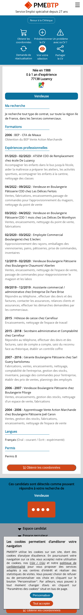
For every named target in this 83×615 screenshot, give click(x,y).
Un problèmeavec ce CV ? (60, 40)
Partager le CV (60, 56)
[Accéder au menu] (77, 4)
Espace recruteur (35, 535)
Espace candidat (35, 528)
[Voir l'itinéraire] (41, 86)
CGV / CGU (37, 563)
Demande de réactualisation (23, 56)
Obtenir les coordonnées (43, 610)
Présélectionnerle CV (42, 40)
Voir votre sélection (42, 56)
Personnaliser (41, 595)
